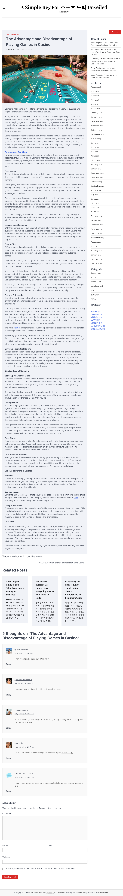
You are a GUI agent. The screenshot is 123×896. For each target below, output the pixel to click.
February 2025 (96, 164)
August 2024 (96, 190)
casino (23, 556)
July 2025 (94, 143)
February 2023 (96, 251)
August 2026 (96, 87)
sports (93, 277)
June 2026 (95, 96)
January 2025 (96, 169)
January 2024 (96, 220)
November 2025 (97, 126)
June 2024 (95, 199)
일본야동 (28, 722)
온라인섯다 (45, 659)
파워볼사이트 (97, 317)
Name (5, 845)
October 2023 (96, 233)
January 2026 (96, 117)
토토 (59, 689)
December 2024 (97, 173)
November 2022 (97, 259)
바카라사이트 (97, 323)
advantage (14, 556)
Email (50, 845)
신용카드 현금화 (98, 329)
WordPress (103, 893)
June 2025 (95, 147)
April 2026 (95, 104)
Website (6, 857)
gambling (31, 556)
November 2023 (97, 229)
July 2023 (94, 246)
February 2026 (96, 113)
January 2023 (96, 255)
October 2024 (96, 182)
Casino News (96, 273)
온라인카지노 (67, 753)
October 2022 (96, 263)
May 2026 (95, 100)
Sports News (96, 282)
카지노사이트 (97, 314)
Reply (8, 664)
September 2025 (97, 134)
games (39, 556)
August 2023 (96, 242)
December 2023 (97, 225)
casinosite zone (21, 743)
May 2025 (95, 152)
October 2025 (96, 130)
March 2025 (95, 160)
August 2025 (96, 139)
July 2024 (94, 195)
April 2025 (95, 156)
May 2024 (95, 203)
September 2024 (97, 186)
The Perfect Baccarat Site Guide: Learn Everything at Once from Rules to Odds (105, 52)
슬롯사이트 (96, 320)
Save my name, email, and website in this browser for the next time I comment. (40, 868)
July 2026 (94, 91)
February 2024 (96, 216)
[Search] (4, 9)
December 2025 (97, 121)
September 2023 (97, 238)
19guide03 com (21, 710)
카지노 (93, 299)
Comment (7, 813)
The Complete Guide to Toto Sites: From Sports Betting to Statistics (15, 588)
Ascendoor (81, 893)
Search (114, 32)
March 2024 (95, 212)
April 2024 (95, 207)
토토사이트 (96, 311)
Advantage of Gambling (16, 152)
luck (76, 498)
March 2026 (95, 109)
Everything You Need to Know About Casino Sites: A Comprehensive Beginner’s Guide (105, 61)
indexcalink (12, 49)
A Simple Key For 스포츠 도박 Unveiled (64, 7)
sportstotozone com (24, 773)
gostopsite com (21, 649)
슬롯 (92, 290)
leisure (17, 328)
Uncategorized (12, 35)
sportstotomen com (23, 680)
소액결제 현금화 (98, 326)
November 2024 (97, 177)
